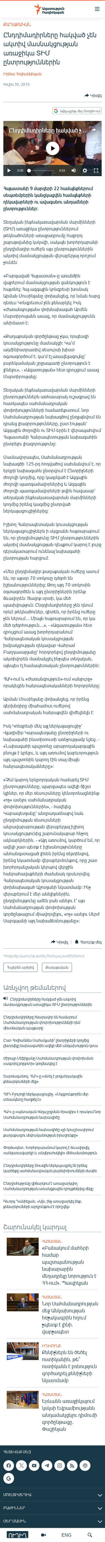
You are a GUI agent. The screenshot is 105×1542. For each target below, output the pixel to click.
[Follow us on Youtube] (34, 1465)
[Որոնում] (89, 1535)
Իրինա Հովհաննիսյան (22, 73)
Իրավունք (51, 1346)
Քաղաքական (17, 24)
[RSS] (72, 1465)
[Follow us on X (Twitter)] (21, 1465)
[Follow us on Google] (8, 1478)
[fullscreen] (96, 170)
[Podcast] (85, 1465)
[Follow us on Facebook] (8, 1465)
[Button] (93, 95)
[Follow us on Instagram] (59, 1465)
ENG (66, 1535)
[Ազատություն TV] (43, 1535)
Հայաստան (52, 1241)
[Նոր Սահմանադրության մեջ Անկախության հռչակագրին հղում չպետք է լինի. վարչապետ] (23, 1302)
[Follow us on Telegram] (46, 1465)
